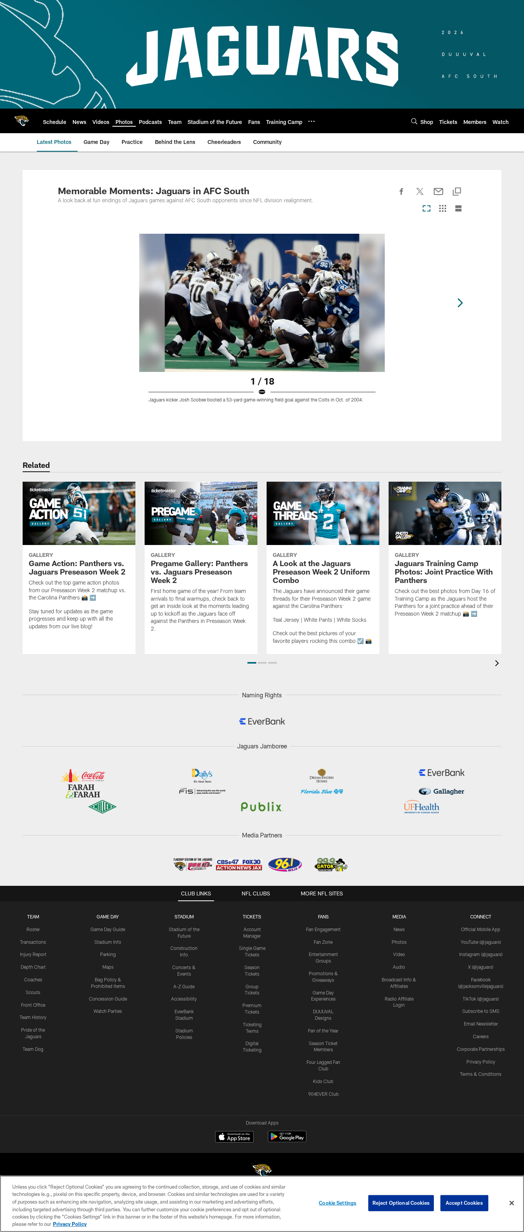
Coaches (33, 979)
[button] (252, 663)
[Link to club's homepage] (21, 121)
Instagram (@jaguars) (481, 954)
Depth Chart (33, 966)
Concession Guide (108, 998)
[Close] (511, 1203)
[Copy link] (457, 192)
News (399, 929)
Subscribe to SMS (480, 1011)
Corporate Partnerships (481, 1049)
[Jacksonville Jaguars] (262, 1172)
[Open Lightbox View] (262, 323)
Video (399, 954)
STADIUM (184, 916)
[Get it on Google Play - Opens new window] (287, 1140)
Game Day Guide (108, 929)
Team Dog (33, 1049)
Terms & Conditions (480, 1074)
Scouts (33, 992)
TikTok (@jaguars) (481, 998)
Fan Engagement (323, 929)
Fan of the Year (323, 1030)
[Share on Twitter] (420, 195)
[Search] (414, 121)
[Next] (460, 302)
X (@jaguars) (480, 966)
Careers (481, 1036)
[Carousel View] (426, 209)
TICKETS (252, 916)
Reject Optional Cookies (401, 1203)
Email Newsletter (481, 1023)
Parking (108, 954)
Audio (399, 966)
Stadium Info (107, 942)
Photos (399, 942)
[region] (262, 1204)
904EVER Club (323, 1094)
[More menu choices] (311, 121)
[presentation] (498, 664)
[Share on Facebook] (401, 195)
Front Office (33, 1004)
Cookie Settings (337, 1203)
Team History (33, 1017)
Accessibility (184, 998)
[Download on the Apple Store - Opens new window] (234, 1137)
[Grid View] (442, 209)
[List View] (458, 209)
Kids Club (323, 1081)
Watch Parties (108, 1011)
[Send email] (438, 195)
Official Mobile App (480, 929)
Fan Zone (323, 942)
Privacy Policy (480, 1061)
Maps (108, 966)
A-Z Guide (183, 986)
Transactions (33, 942)
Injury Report (33, 954)
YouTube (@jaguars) (481, 942)
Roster (33, 929)
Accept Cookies (464, 1203)
